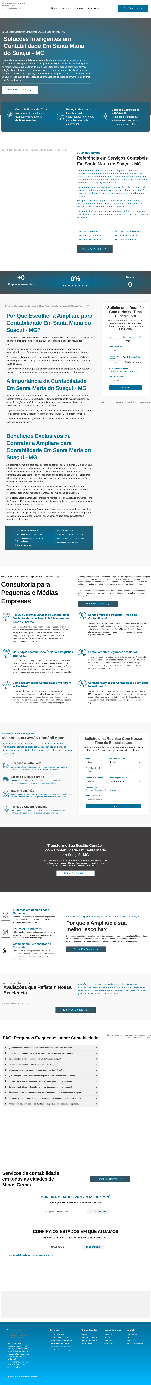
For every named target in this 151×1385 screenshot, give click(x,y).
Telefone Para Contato (114, 357)
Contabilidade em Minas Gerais (37, 306)
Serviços (92, 8)
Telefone (123, 371)
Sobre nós (66, 8)
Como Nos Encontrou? (132, 337)
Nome (111, 337)
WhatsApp (134, 371)
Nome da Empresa (116, 377)
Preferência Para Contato (118, 368)
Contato (79, 8)
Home (54, 8)
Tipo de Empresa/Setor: (132, 357)
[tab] (57, 1211)
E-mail (113, 371)
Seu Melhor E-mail (116, 347)
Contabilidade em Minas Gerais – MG (32, 1255)
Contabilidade (17, 306)
